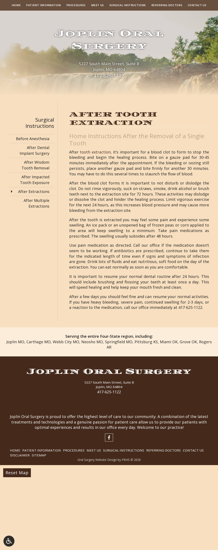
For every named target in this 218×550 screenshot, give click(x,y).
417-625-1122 (109, 75)
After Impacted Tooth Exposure (34, 179)
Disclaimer (20, 455)
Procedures (76, 5)
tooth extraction (95, 152)
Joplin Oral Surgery (109, 371)
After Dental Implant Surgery (34, 150)
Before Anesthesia (32, 138)
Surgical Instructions (127, 5)
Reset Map (17, 472)
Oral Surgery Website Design (97, 460)
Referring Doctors (166, 5)
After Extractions (33, 191)
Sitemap (39, 455)
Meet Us (97, 5)
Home (16, 5)
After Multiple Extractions (36, 203)
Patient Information (43, 5)
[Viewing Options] (9, 541)
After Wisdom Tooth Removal (35, 165)
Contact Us (197, 5)
